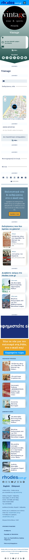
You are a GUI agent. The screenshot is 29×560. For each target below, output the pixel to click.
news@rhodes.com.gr (14, 512)
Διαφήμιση (7, 530)
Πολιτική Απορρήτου (10, 543)
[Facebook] (3, 482)
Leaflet (15, 117)
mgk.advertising (17, 492)
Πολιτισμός (14, 280)
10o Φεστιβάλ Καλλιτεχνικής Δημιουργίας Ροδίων (16, 285)
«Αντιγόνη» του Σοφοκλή (17, 255)
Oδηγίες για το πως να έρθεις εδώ (13, 119)
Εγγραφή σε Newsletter (11, 534)
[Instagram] (6, 482)
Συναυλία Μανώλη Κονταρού (14, 404)
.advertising (23, 551)
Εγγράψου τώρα (14, 214)
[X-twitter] (9, 482)
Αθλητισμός (14, 296)
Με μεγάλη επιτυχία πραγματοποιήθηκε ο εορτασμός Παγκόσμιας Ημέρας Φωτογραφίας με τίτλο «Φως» (17, 450)
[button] (24, 3)
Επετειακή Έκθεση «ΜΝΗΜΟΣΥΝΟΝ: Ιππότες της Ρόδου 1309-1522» (17, 390)
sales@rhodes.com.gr (8, 516)
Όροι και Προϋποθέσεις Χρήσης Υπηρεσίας (14, 538)
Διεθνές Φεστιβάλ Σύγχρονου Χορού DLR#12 (17, 467)
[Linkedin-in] (21, 482)
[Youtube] (12, 482)
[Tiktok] (15, 482)
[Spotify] (24, 482)
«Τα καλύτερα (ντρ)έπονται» (16, 377)
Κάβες (15, 50)
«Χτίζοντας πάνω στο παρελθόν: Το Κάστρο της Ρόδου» (18, 239)
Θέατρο (14, 234)
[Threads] (18, 482)
